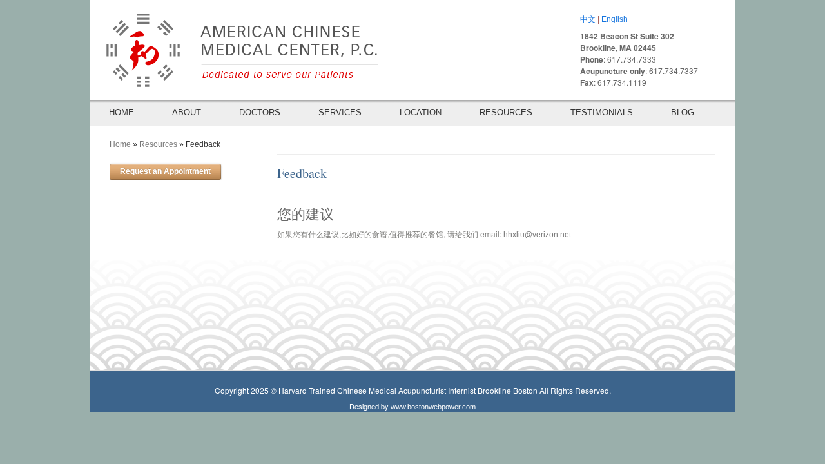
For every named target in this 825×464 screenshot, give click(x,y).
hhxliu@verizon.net (537, 234)
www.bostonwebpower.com (433, 407)
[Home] (235, 46)
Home (120, 144)
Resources (158, 144)
